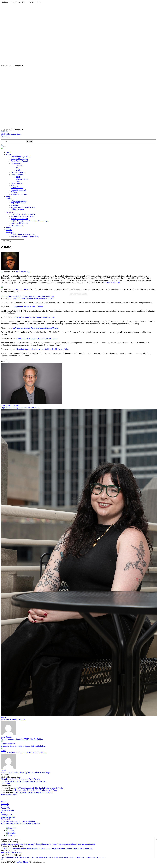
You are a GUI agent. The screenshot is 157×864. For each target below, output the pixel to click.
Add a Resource (17, 225)
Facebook (12, 828)
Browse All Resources (19, 223)
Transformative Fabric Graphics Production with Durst (36, 790)
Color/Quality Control (19, 161)
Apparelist (91, 844)
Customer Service (8, 817)
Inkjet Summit (6, 848)
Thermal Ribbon (22, 179)
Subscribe (9, 232)
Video (8, 227)
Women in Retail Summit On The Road (60, 857)
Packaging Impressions (42, 844)
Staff (3, 812)
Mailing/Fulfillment (18, 190)
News (3, 751)
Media (18, 170)
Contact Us (5, 808)
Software (14, 192)
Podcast (9, 230)
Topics (8, 154)
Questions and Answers (10, 405)
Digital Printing (17, 174)
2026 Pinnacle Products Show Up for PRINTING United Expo (25, 772)
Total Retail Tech (98, 857)
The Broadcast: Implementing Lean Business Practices (33, 317)
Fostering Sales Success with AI (23, 214)
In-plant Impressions (25, 844)
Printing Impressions (9, 844)
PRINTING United (18, 203)
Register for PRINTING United (23, 208)
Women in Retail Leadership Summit (30, 857)
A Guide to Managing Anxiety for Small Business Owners (36, 328)
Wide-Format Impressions (62, 844)
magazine (23, 234)
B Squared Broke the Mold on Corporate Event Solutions (23, 746)
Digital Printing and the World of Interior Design (29, 221)
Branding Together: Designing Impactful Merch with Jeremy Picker (42, 349)
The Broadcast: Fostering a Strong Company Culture (37, 338)
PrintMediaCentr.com (111, 283)
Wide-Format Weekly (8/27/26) (13, 719)
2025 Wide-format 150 (19, 219)
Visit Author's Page (22, 272)
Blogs (8, 196)
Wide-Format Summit (41, 848)
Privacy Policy (6, 815)
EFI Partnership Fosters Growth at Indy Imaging (33, 792)
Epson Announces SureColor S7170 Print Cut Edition (22, 739)
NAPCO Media (22, 862)
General (19, 166)
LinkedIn (11, 833)
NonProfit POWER (84, 857)
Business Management (19, 159)
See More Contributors (78, 294)
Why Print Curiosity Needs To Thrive (28, 307)
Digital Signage (17, 183)
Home (8, 152)
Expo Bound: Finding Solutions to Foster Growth (20, 408)
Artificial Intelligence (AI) (21, 157)
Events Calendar (17, 210)
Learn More (5, 783)
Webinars (14, 205)
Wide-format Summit (19, 201)
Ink (17, 168)
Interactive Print (17, 188)
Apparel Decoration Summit (61, 848)
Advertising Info (7, 810)
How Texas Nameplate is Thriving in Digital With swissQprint (39, 788)
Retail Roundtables (8, 857)
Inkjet (18, 177)
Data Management (18, 172)
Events (8, 199)
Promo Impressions (79, 844)
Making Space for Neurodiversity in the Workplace (33, 298)
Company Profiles (8, 744)
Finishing (14, 185)
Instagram (12, 835)
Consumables (16, 163)
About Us (5, 804)
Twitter (11, 830)
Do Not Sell (5, 819)
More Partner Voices (9, 795)
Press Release (6, 737)
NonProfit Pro (15, 853)
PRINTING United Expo (11, 134)
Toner (18, 181)
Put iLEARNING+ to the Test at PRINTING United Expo (23, 753)
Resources (10, 212)
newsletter (25, 236)
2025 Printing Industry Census (22, 216)
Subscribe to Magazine (18, 821)
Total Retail (5, 853)
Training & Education (19, 194)
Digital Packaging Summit (22, 848)
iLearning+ (5, 136)
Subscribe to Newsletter (20, 824)
